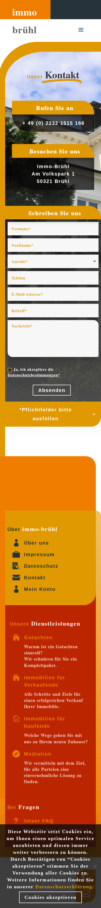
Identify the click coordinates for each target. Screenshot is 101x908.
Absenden (51, 390)
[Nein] (94, 866)
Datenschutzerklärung (63, 886)
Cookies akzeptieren (50, 897)
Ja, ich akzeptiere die (34, 372)
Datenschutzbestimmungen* (34, 375)
